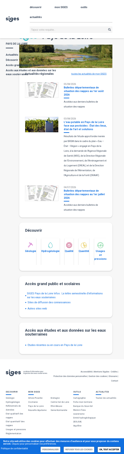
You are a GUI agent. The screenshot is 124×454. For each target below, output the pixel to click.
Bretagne (55, 398)
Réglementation (13, 433)
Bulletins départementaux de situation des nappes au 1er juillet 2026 (84, 194)
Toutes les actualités (106, 398)
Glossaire (113, 376)
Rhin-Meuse (56, 406)
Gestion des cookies (98, 376)
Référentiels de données (13, 408)
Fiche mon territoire (82, 402)
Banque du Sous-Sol (83, 406)
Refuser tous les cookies (79, 449)
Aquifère (77, 426)
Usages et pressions (100, 255)
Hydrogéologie (50, 251)
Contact (114, 381)
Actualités (12, 54)
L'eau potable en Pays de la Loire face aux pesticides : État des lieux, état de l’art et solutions (85, 126)
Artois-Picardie (35, 398)
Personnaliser (50, 449)
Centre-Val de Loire (60, 402)
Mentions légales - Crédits (105, 372)
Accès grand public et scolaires (25, 65)
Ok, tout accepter (109, 449)
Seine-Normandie (59, 410)
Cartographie (79, 398)
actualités (36, 17)
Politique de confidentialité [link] (14, 448)
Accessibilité (86, 372)
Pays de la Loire (36, 406)
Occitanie (33, 402)
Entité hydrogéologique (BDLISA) (84, 420)
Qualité (69, 251)
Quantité (84, 251)
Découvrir (12, 59)
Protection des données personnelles (70, 376)
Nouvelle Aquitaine (37, 410)
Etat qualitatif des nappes (14, 416)
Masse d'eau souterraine (79, 412)
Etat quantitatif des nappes (15, 423)
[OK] (109, 29)
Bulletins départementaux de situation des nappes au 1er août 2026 (84, 91)
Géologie (30, 251)
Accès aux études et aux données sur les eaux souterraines (31, 72)
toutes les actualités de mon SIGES (89, 74)
